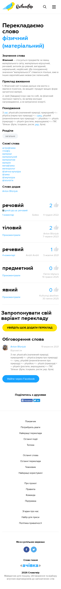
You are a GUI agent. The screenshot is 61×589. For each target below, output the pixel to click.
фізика (5, 174)
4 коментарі (8, 255)
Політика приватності (30, 523)
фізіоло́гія (7, 180)
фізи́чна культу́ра (11, 171)
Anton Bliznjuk (10, 191)
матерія (6, 162)
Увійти (21, 378)
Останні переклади (30, 461)
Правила (30, 489)
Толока (30, 445)
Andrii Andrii (32, 255)
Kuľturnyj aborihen (49, 295)
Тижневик (30, 467)
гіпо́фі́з (6, 150)
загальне (10, 136)
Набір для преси (30, 517)
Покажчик (30, 421)
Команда (30, 495)
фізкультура (8, 177)
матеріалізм (8, 159)
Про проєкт (30, 483)
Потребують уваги (30, 427)
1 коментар (8, 214)
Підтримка (30, 501)
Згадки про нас (30, 511)
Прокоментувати (11, 235)
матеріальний (9, 156)
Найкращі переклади (30, 433)
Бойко (35, 214)
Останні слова (30, 455)
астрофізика (8, 148)
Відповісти (16, 350)
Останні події (31, 439)
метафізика (8, 165)
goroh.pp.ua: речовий (16, 210)
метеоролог (8, 168)
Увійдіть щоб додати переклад (29, 327)
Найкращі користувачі (30, 473)
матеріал (7, 153)
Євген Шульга (51, 274)
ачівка (30, 565)
